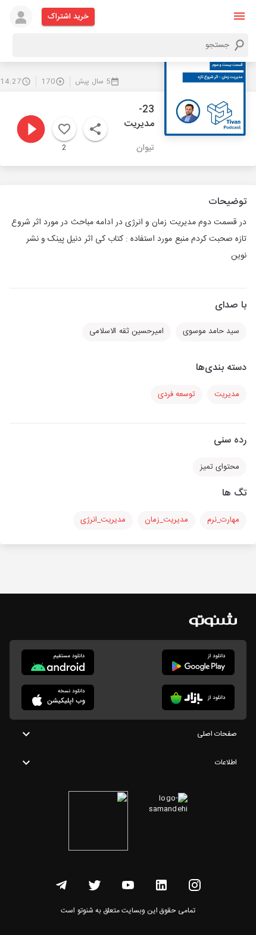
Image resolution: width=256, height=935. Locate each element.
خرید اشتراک (68, 16)
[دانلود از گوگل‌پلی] (198, 662)
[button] (239, 16)
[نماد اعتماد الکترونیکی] (98, 822)
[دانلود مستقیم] (57, 662)
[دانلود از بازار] (198, 697)
